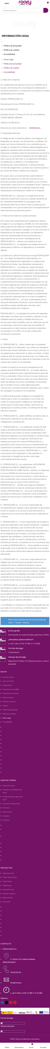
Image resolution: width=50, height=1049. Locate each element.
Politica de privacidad (13, 46)
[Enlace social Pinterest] (15, 1002)
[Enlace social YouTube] (10, 1002)
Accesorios (7, 902)
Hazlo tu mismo (8, 697)
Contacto (6, 820)
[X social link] (6, 1002)
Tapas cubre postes (10, 877)
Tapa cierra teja (8, 873)
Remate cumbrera (9, 894)
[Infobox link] (25, 633)
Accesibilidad (9, 54)
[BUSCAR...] (45, 10)
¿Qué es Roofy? (8, 681)
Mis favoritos (7, 812)
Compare (6, 816)
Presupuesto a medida (11, 689)
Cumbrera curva (8, 889)
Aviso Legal (8, 42)
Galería (5, 706)
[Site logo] (25, 3)
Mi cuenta (6, 808)
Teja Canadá (7, 881)
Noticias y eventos (9, 701)
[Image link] (13, 1023)
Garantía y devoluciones (11, 804)
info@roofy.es (34, 128)
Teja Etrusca (7, 885)
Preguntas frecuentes (11, 693)
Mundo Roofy (7, 685)
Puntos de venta (9, 786)
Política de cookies (11, 50)
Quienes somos (8, 677)
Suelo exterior (8, 898)
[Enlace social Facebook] (2, 1002)
